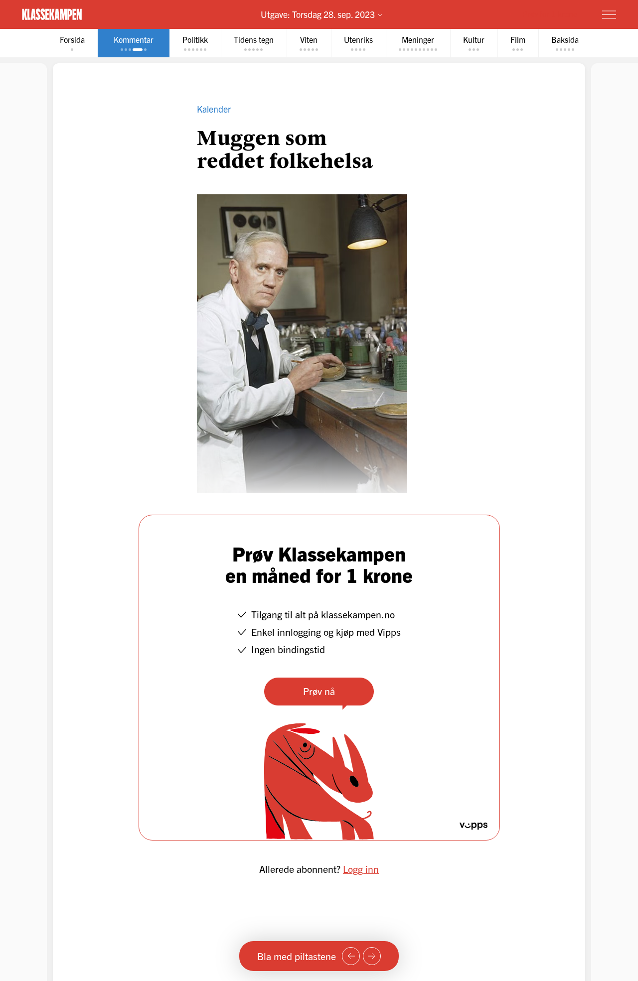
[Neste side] (372, 956)
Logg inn (361, 868)
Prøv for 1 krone (549, 14)
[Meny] (609, 14)
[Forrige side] (351, 956)
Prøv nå (319, 691)
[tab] (72, 43)
